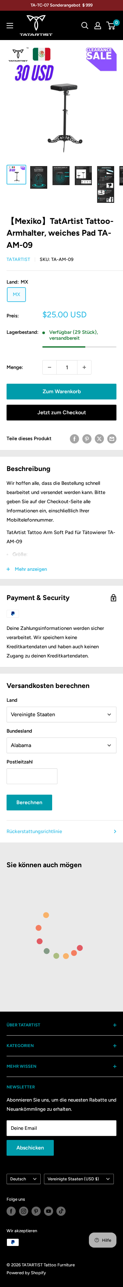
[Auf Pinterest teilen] (87, 438)
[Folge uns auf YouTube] (48, 1211)
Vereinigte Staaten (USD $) (73, 1178)
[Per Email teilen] (111, 438)
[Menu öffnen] (10, 25)
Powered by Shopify (26, 1272)
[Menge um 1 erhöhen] (84, 367)
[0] (111, 26)
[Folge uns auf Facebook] (11, 1211)
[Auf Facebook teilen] (74, 438)
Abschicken (30, 1148)
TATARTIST (18, 259)
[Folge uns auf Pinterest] (36, 1211)
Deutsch (18, 1178)
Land (12, 700)
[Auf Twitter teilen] (99, 438)
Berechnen (29, 802)
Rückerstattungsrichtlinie (34, 831)
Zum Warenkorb (62, 391)
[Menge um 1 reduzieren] (49, 367)
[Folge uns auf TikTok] (61, 1211)
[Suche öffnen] (85, 25)
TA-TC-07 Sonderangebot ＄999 (61, 5)
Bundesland (19, 731)
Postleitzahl (20, 762)
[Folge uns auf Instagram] (23, 1211)
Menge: (15, 367)
